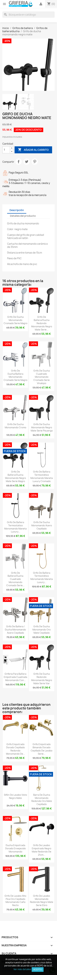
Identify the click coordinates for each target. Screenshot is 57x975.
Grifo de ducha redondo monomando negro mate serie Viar (41, 678)
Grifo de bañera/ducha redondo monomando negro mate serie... (41, 323)
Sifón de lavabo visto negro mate (15, 796)
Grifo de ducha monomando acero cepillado (41, 525)
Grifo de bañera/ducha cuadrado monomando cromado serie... (15, 579)
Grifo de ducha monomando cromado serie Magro (15, 320)
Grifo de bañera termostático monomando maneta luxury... (41, 577)
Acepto (37, 969)
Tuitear (26, 161)
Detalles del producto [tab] (23, 216)
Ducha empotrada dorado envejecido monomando (15, 848)
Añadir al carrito (33, 150)
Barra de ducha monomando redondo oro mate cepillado (41, 799)
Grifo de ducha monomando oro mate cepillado (41, 629)
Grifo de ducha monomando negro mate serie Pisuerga (42, 427)
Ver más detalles (22, 969)
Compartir (18, 161)
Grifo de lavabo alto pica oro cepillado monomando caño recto (15, 900)
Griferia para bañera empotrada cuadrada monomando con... (15, 677)
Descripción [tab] (17, 210)
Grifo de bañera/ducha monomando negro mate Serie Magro (15, 476)
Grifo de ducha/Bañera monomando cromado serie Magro (15, 375)
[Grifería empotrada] (21, 4)
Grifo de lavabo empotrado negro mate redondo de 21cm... (41, 850)
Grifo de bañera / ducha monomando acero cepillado (15, 629)
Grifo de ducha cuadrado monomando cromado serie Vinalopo (41, 377)
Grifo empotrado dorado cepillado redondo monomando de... (15, 749)
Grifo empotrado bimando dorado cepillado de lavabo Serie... (41, 749)
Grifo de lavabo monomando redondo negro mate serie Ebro (41, 900)
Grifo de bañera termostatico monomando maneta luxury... (15, 527)
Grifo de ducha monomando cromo (15, 426)
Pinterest (35, 161)
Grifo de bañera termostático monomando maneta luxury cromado (41, 476)
